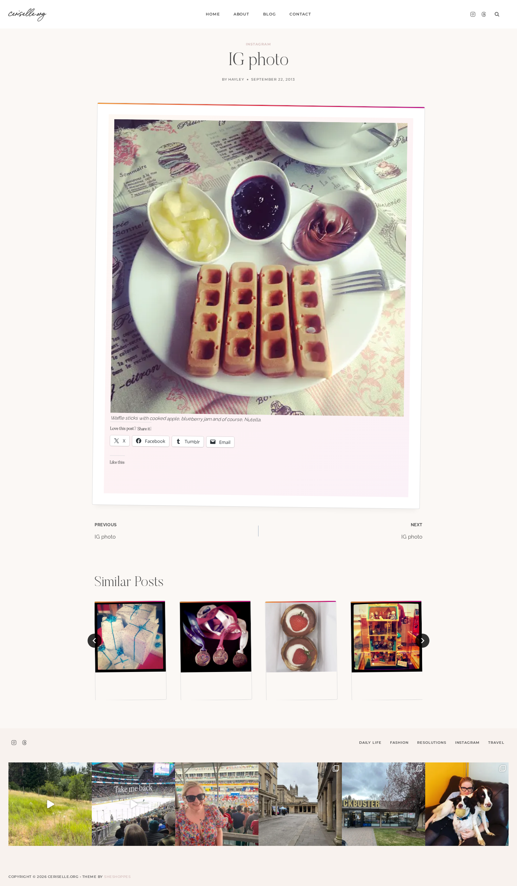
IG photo (106, 531)
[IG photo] (130, 637)
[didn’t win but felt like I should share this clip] (133, 804)
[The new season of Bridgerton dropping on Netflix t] (300, 804)
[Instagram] (472, 14)
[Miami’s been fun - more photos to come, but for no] (216, 804)
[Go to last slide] (95, 641)
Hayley (236, 79)
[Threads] (483, 14)
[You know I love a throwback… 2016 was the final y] (467, 804)
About (241, 14)
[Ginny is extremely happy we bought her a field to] (50, 804)
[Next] (422, 641)
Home (212, 14)
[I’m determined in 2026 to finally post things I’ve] (383, 804)
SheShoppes (117, 876)
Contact (300, 14)
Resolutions (431, 742)
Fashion (399, 742)
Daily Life (370, 742)
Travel (496, 742)
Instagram (259, 44)
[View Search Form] (497, 14)
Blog (269, 14)
